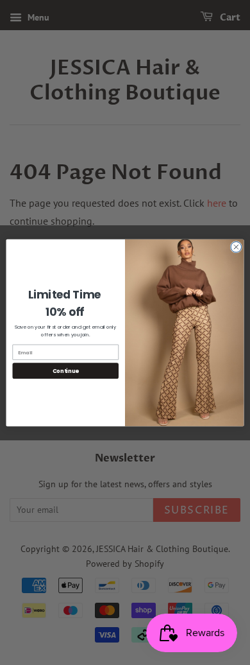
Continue (66, 370)
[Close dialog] (236, 246)
